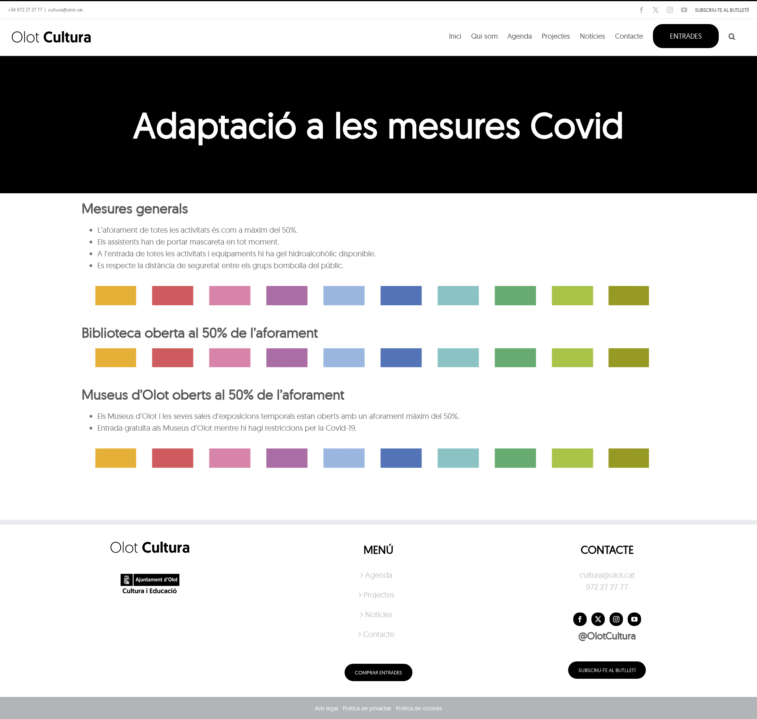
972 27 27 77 (607, 587)
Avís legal (326, 708)
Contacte (378, 634)
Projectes (379, 594)
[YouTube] (634, 619)
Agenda (378, 575)
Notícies (378, 614)
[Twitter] (598, 619)
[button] (732, 35)
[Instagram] (616, 619)
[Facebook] (580, 619)
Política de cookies (419, 708)
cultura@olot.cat (607, 575)
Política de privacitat (367, 708)
